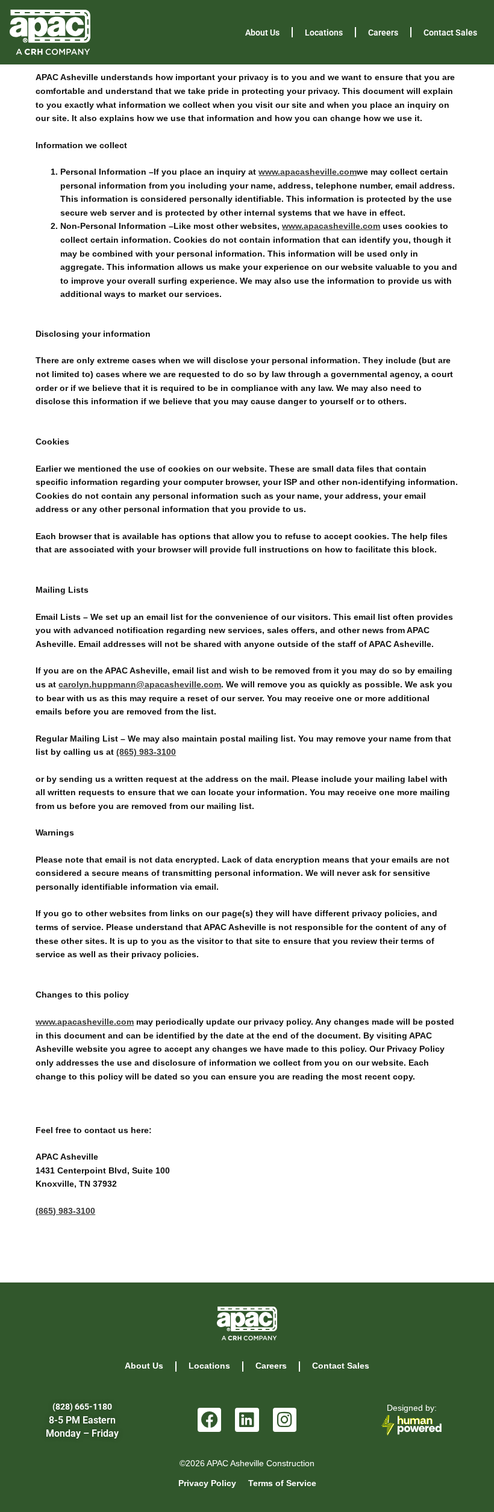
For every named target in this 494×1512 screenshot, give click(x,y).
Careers (383, 32)
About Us (262, 32)
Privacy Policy (207, 1483)
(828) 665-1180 (82, 1406)
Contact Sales (450, 32)
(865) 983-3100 (146, 752)
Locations (324, 32)
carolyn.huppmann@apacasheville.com (139, 684)
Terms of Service (282, 1483)
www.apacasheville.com (307, 172)
